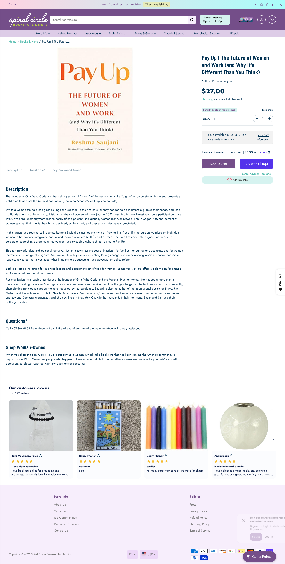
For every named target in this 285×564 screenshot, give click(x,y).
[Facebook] (256, 4)
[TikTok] (273, 4)
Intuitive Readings (67, 33)
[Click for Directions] (215, 20)
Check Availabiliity (156, 4)
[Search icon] (192, 20)
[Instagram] (261, 4)
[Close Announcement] (280, 4)
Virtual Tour (61, 511)
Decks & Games (144, 33)
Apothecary (92, 33)
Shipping (207, 99)
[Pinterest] (267, 4)
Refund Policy (198, 518)
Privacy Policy (198, 511)
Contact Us (61, 530)
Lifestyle (235, 33)
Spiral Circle (38, 554)
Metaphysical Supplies (207, 33)
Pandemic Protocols (66, 524)
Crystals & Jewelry (174, 33)
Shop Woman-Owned (66, 170)
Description (14, 170)
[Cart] (272, 20)
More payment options (256, 174)
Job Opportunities (65, 518)
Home (12, 41)
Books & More (117, 33)
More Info (42, 33)
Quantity (209, 119)
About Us (60, 504)
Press (193, 504)
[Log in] (261, 20)
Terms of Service (200, 530)
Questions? (36, 170)
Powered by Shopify (59, 554)
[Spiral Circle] (28, 19)
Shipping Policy (200, 524)
